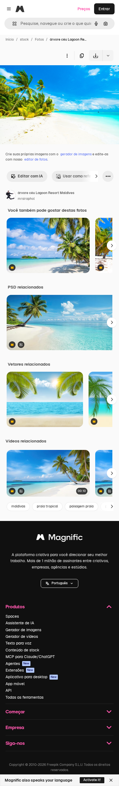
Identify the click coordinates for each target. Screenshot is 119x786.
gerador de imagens (76, 154)
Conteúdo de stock (22, 650)
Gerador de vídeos (22, 636)
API (9, 690)
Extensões (19, 670)
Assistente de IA (20, 622)
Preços (83, 8)
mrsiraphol (26, 198)
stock (24, 39)
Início (10, 39)
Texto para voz (19, 643)
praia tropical (47, 506)
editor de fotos (35, 159)
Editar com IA (30, 176)
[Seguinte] (96, 176)
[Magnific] (59, 538)
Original (35, 74)
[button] (59, 583)
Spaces (12, 616)
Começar (15, 711)
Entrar (104, 8)
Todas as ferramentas (24, 697)
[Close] (111, 780)
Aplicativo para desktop (31, 676)
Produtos (15, 606)
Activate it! (92, 780)
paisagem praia (81, 506)
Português (59, 583)
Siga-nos (15, 743)
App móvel (15, 683)
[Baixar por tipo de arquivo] (107, 55)
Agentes (17, 663)
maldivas (18, 506)
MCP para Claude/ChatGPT (30, 656)
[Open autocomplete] (12, 24)
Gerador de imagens (23, 629)
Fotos (39, 39)
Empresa (15, 727)
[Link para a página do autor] (10, 196)
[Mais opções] (67, 55)
